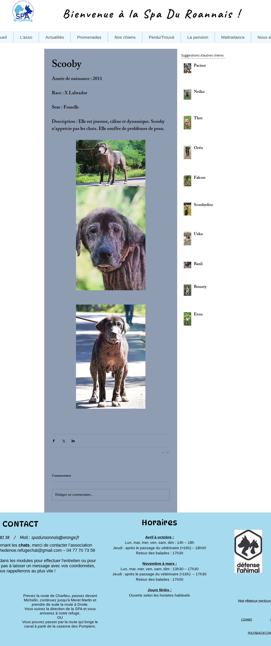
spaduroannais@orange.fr (55, 537)
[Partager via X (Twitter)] (63, 441)
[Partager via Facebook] (54, 441)
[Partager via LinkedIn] (73, 441)
